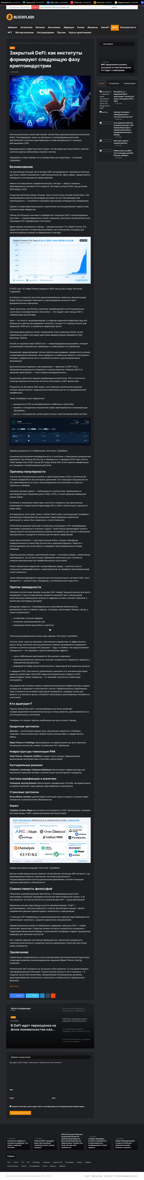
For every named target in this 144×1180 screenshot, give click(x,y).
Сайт (53, 1098)
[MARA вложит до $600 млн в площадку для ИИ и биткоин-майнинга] (106, 154)
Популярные (114, 83)
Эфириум (69, 27)
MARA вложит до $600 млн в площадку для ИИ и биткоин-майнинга (123, 153)
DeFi (114, 27)
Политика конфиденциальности (125, 1176)
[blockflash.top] (20, 17)
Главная (14, 43)
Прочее (61, 32)
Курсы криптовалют (80, 32)
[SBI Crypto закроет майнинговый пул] (106, 144)
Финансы (93, 27)
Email (12, 1098)
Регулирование (45, 32)
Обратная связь (97, 1176)
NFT (10, 32)
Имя (12, 1090)
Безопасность (128, 27)
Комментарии (129, 83)
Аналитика (26, 27)
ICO (22, 1162)
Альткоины (54, 27)
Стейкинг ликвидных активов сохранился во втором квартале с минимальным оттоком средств (97, 1143)
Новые (101, 83)
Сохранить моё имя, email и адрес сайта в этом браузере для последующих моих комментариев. (48, 1106)
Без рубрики (70, 1162)
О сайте (87, 1176)
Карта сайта (108, 1176)
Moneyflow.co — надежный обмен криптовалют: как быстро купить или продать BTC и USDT (124, 96)
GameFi (105, 27)
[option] (50, 1026)
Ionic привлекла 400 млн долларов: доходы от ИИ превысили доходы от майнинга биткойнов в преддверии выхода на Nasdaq (86, 7)
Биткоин (40, 27)
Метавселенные (24, 32)
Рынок (80, 27)
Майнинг (12, 27)
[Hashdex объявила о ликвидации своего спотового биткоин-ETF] (106, 115)
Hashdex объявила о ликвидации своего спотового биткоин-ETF (123, 114)
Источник (14, 986)
